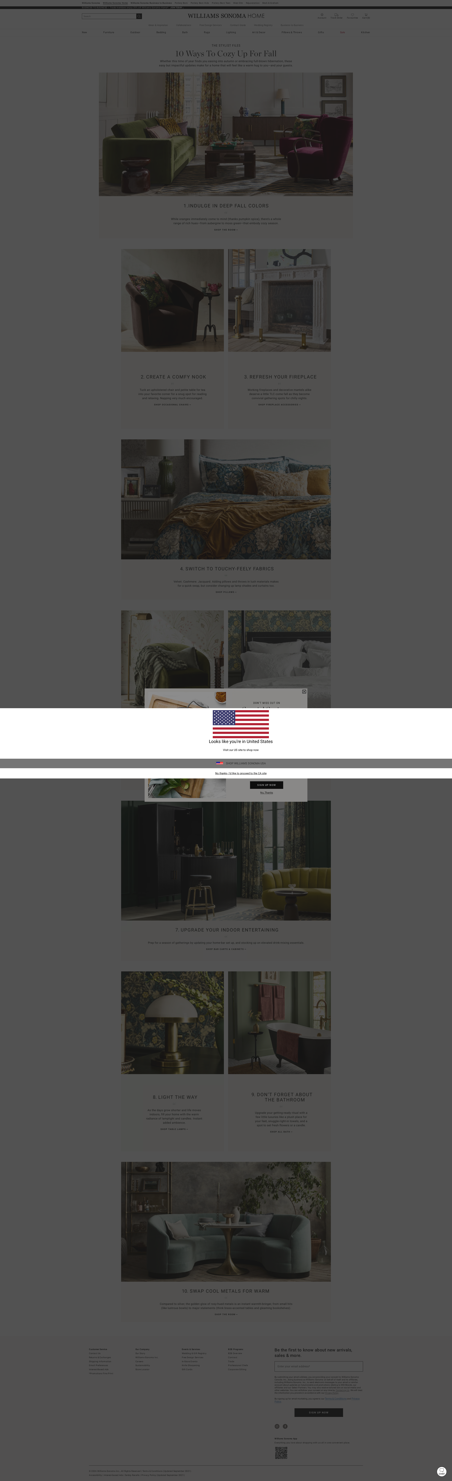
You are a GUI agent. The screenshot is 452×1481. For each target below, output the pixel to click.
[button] (442, 1472)
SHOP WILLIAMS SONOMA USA (246, 763)
